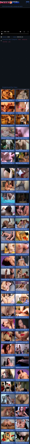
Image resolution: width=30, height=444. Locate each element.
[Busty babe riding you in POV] (8, 211)
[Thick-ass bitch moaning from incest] (22, 424)
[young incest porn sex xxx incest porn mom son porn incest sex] (27, 2)
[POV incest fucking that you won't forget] (22, 311)
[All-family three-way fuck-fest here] (22, 223)
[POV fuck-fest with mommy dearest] (8, 336)
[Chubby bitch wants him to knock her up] (8, 248)
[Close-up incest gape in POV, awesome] (22, 186)
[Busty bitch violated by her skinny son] (8, 261)
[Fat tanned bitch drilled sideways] (8, 223)
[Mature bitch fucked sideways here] (22, 248)
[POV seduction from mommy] (8, 173)
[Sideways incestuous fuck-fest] (22, 299)
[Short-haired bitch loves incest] (22, 437)
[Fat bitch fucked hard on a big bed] (22, 374)
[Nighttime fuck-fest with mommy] (22, 324)
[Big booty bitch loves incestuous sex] (22, 399)
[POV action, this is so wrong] (22, 211)
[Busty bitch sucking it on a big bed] (8, 286)
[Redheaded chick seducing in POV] (8, 361)
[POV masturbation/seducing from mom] (8, 299)
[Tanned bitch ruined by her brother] (8, 437)
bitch (19, 39)
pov (9, 41)
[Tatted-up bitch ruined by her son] (8, 198)
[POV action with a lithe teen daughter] (22, 386)
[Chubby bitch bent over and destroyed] (8, 186)
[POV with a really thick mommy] (8, 311)
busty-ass (24, 39)
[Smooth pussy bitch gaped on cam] (22, 261)
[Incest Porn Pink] (9, 2)
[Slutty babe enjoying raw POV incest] (22, 173)
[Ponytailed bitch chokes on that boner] (8, 386)
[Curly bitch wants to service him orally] (8, 349)
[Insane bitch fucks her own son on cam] (22, 273)
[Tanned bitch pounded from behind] (22, 236)
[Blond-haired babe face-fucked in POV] (22, 349)
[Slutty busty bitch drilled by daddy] (8, 273)
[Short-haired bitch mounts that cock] (8, 424)
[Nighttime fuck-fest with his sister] (22, 198)
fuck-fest (5, 41)
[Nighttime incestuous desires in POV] (22, 361)
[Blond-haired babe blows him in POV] (8, 374)
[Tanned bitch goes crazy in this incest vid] (8, 399)
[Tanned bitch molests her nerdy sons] (22, 286)
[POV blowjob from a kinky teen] (8, 412)
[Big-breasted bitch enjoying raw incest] (22, 336)
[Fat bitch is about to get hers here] (8, 324)
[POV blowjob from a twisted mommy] (22, 412)
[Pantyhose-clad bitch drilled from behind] (8, 236)
